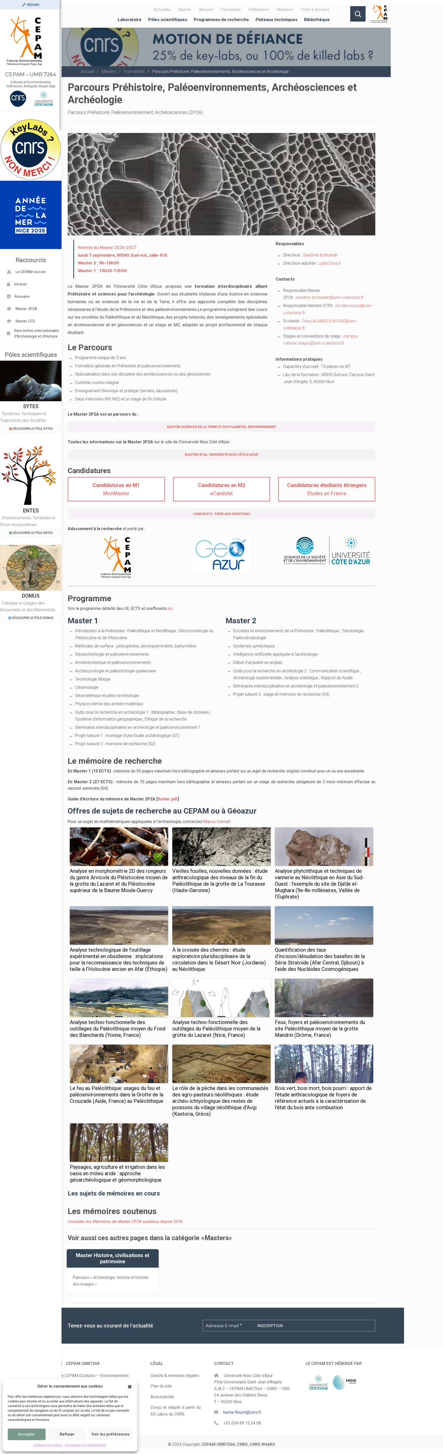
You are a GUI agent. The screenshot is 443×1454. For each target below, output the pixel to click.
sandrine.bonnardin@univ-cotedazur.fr (330, 297)
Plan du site (161, 1386)
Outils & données (315, 9)
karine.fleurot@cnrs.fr (242, 1412)
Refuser (67, 1434)
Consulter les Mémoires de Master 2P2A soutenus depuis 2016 (125, 1221)
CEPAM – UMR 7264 (30, 74)
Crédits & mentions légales (174, 1375)
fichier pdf (168, 799)
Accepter (26, 1434)
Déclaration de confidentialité (86, 1445)
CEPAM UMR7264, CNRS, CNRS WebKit (238, 1444)
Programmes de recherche (221, 19)
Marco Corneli (216, 821)
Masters (109, 71)
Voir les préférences (110, 1434)
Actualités (162, 9)
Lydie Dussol (329, 263)
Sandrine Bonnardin (320, 255)
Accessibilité (162, 1396)
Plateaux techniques (276, 19)
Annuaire (206, 9)
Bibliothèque (317, 19)
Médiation (285, 9)
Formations (231, 9)
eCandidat (221, 489)
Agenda (184, 9)
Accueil (87, 71)
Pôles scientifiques (167, 19)
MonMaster (116, 489)
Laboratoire (130, 19)
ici (170, 608)
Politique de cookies (48, 1445)
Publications (258, 9)
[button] (129, 1386)
